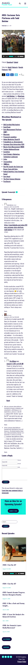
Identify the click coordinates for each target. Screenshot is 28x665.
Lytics (5, 159)
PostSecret (7, 181)
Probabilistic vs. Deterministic (13, 142)
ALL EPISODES (6, 639)
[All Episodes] (20, 4)
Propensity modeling (10, 137)
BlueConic (21, 96)
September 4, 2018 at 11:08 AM (12, 411)
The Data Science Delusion (11, 179)
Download (10, 62)
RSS (10, 69)
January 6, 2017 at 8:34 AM (15, 363)
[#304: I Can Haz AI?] (14, 549)
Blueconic (6, 134)
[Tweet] (3, 74)
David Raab (6, 127)
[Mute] (18, 56)
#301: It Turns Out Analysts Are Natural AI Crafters (13, 615)
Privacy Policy (22, 661)
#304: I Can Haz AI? (9, 565)
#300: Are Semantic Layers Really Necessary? (12, 626)
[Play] (4, 56)
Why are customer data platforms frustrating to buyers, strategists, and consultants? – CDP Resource (13, 408)
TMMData (6, 164)
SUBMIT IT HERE (13, 511)
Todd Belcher (10, 96)
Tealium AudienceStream (11, 149)
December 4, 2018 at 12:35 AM (12, 434)
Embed (16, 62)
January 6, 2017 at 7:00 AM (11, 317)
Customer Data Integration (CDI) (13, 144)
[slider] (22, 56)
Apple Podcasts (13, 67)
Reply (5, 311)
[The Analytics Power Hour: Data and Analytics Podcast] (7, 3)
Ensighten (6, 152)
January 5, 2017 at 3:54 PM (11, 207)
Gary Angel (6, 176)
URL (19, 467)
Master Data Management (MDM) (13, 147)
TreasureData (7, 161)
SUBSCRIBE (6, 647)
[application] (13, 56)
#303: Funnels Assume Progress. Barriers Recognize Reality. (14, 593)
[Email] (16, 74)
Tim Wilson (12, 361)
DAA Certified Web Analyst (11, 124)
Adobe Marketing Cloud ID (11, 139)
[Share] (7, 74)
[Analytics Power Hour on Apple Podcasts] (11, 657)
